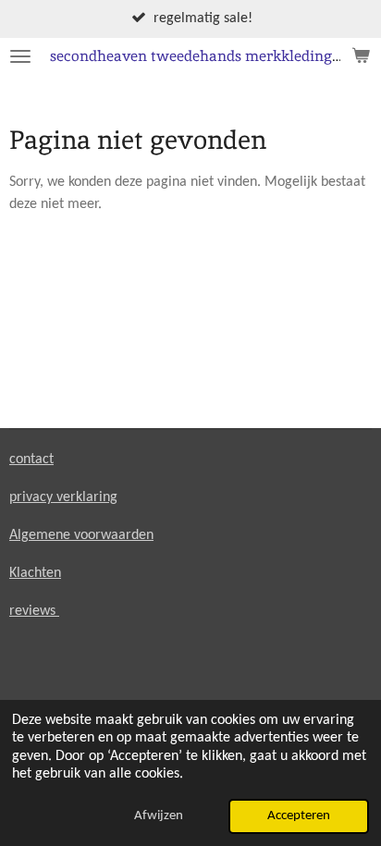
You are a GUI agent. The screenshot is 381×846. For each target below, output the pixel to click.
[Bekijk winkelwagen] (360, 56)
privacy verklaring (63, 497)
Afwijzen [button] (158, 816)
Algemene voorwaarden (81, 535)
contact (31, 459)
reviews (34, 611)
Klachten (35, 573)
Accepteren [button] (298, 816)
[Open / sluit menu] (20, 56)
